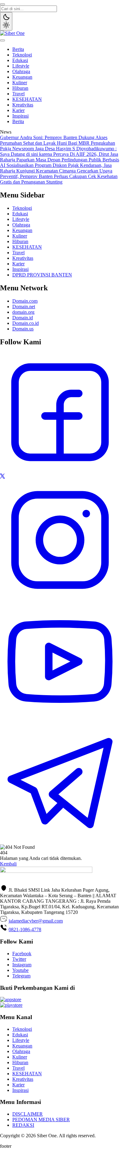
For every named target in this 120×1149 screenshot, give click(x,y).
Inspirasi (20, 115)
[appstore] (10, 999)
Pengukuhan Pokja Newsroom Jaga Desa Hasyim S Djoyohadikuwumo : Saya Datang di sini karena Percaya (58, 148)
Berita (18, 49)
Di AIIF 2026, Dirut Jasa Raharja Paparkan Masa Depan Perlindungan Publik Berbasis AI (59, 159)
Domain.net (23, 306)
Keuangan (22, 77)
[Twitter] (2, 476)
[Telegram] (60, 841)
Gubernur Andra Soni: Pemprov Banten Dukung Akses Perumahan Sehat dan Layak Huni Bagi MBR (53, 140)
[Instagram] (60, 598)
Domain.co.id (25, 323)
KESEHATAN (27, 99)
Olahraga (21, 71)
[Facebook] (60, 470)
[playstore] (11, 1005)
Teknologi (22, 54)
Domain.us (23, 328)
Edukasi (20, 60)
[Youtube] (60, 720)
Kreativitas (22, 104)
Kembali (8, 863)
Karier (18, 110)
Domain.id (22, 317)
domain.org (23, 312)
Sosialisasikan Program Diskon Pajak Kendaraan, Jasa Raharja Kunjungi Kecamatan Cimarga (56, 168)
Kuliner (19, 82)
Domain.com (25, 301)
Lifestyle (20, 65)
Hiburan (20, 88)
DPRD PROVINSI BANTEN (42, 274)
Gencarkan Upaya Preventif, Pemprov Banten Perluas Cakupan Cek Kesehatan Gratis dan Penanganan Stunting (59, 176)
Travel (18, 93)
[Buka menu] (2, 40)
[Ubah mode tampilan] (6, 21)
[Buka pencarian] (2, 4)
